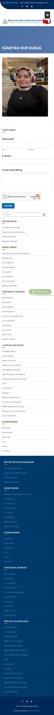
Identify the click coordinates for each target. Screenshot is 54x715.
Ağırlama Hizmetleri (9, 286)
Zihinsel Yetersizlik (9, 237)
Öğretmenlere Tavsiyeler (11, 365)
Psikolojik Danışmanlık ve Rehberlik (15, 253)
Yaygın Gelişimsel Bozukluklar (13, 232)
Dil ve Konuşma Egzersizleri (12, 316)
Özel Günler (6, 428)
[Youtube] (32, 6)
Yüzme (4, 446)
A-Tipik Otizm (7, 388)
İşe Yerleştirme (7, 276)
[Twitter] (27, 6)
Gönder (8, 205)
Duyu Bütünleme (8, 321)
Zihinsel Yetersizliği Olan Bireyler (14, 379)
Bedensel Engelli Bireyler (11, 397)
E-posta (7, 156)
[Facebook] (22, 6)
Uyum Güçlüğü (8, 356)
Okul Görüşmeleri (8, 267)
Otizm (4, 383)
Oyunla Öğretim (8, 307)
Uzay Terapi (6, 330)
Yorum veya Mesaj (12, 170)
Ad (3, 149)
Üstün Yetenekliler (9, 416)
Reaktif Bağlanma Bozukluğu (13, 406)
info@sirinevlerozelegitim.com (35, 2)
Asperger (5, 393)
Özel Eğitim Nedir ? (9, 351)
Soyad (31, 149)
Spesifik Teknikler (8, 339)
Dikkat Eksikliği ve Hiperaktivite (13, 374)
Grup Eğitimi (7, 302)
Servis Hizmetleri (8, 281)
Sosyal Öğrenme (8, 311)
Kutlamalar (6, 437)
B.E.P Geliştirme (7, 263)
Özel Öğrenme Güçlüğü (11, 227)
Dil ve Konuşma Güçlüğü (11, 402)
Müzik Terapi (7, 334)
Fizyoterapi (6, 325)
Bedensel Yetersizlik (9, 241)
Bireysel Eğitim (7, 298)
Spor (4, 442)
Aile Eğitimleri (7, 258)
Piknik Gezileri (7, 432)
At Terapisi (6, 451)
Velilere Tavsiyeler (9, 360)
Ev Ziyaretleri (7, 272)
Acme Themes (34, 711)
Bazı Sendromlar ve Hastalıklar (14, 411)
